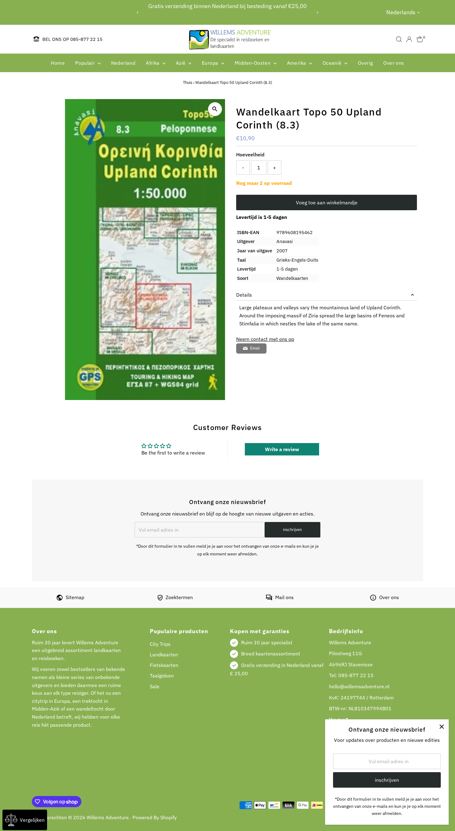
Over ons (393, 63)
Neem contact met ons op (265, 339)
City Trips (160, 644)
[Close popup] (441, 726)
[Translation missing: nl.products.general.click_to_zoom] (215, 109)
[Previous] (138, 13)
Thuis (187, 82)
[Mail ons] (269, 599)
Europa (211, 63)
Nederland (123, 63)
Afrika (153, 63)
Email (255, 348)
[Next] (317, 13)
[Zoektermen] (160, 599)
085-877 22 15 (356, 675)
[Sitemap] (60, 599)
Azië (181, 63)
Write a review (282, 449)
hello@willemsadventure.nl (359, 686)
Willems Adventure (108, 817)
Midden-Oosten (253, 63)
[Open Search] (399, 39)
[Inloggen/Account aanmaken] (409, 39)
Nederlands (400, 12)
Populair (85, 63)
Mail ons (284, 597)
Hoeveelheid (250, 154)
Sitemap (75, 597)
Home (58, 63)
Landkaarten (164, 654)
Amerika (297, 63)
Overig (365, 63)
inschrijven (292, 529)
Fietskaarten (164, 665)
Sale (154, 686)
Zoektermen (179, 597)
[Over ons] (373, 599)
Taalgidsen (162, 675)
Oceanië (333, 63)
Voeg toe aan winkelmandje (327, 202)
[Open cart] (420, 39)
